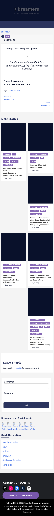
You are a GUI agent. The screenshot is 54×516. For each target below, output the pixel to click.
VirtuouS (8, 165)
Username (9, 382)
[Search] (49, 24)
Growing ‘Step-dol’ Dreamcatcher (38, 166)
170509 (10, 90)
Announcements (38, 320)
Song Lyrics (8, 464)
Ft (14, 154)
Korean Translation (12, 158)
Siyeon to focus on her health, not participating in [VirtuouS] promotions (12, 172)
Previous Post (10, 98)
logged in (18, 368)
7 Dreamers (26, 9)
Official (15, 161)
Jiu (15, 90)
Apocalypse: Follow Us (40, 323)
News (7, 36)
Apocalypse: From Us (39, 154)
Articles (35, 158)
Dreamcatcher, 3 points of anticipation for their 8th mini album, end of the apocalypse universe (40, 221)
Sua (18, 90)
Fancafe (8, 154)
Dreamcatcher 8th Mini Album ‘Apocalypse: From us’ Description (40, 277)
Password (9, 393)
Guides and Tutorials (12, 460)
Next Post (45, 104)
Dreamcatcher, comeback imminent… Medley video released (11, 278)
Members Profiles (10, 442)
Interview (7, 455)
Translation (36, 214)
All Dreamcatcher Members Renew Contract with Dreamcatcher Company (40, 341)
